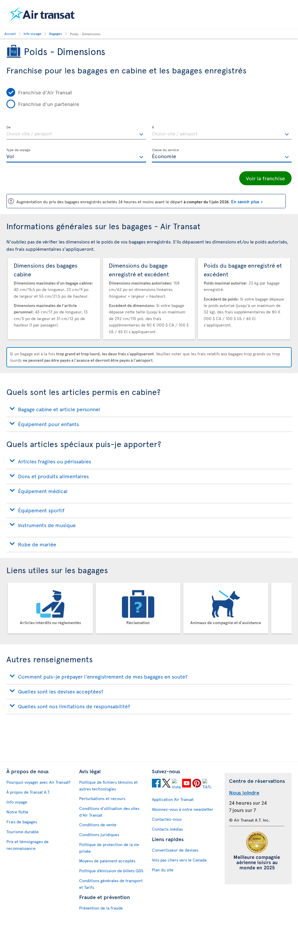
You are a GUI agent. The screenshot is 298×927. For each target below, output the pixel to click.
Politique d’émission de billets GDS (111, 870)
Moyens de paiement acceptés (107, 861)
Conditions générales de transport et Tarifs (111, 884)
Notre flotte (17, 812)
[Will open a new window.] (156, 784)
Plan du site (162, 870)
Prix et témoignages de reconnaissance (27, 845)
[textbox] (76, 133)
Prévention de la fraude (101, 908)
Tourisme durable (22, 831)
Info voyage (16, 802)
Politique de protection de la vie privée (109, 848)
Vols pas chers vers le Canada (179, 860)
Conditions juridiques (99, 834)
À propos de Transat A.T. (28, 792)
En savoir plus (245, 201)
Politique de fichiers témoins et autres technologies (108, 785)
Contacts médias (167, 829)
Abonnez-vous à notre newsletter (182, 809)
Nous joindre (244, 792)
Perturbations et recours (102, 798)
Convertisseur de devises (175, 850)
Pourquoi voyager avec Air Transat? (38, 782)
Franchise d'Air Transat (45, 92)
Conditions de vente (97, 824)
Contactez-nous (167, 819)
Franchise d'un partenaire (48, 103)
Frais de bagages (21, 821)
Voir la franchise (265, 178)
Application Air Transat (173, 799)
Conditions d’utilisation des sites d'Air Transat (109, 812)
